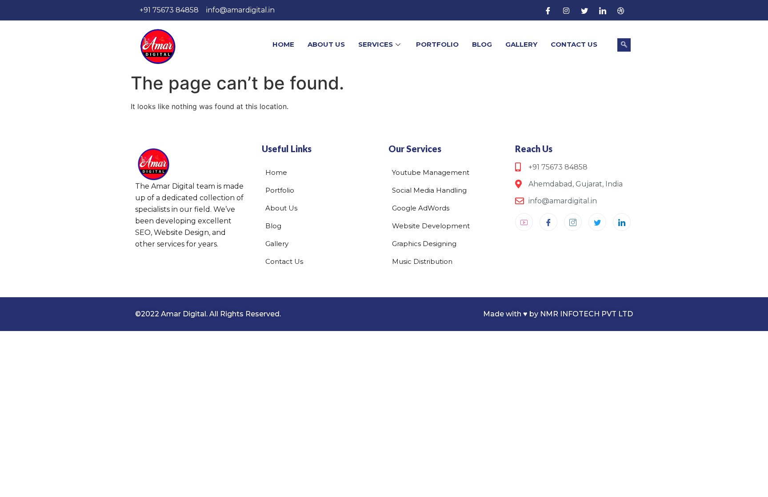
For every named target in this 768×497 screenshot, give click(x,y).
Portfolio (437, 44)
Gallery (521, 44)
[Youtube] (524, 222)
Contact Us (574, 44)
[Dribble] (621, 10)
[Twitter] (584, 10)
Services (375, 44)
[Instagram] (566, 10)
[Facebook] (548, 10)
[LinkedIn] (602, 10)
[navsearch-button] (624, 45)
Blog (482, 44)
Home (283, 44)
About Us (326, 44)
